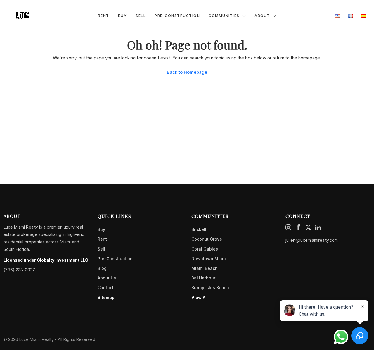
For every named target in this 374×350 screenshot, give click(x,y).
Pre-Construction (177, 15)
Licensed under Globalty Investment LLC (46, 260)
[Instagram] (288, 227)
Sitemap (106, 297)
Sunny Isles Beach (210, 287)
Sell (141, 15)
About (262, 15)
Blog (102, 268)
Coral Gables (204, 248)
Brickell (198, 229)
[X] (308, 227)
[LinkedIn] (318, 227)
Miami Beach (204, 268)
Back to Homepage (187, 72)
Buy (122, 15)
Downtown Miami (209, 258)
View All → (202, 297)
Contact (106, 287)
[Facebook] (298, 227)
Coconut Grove (206, 238)
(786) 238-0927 (19, 269)
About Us (107, 277)
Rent (103, 15)
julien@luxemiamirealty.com (311, 240)
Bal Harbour (203, 277)
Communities (224, 15)
